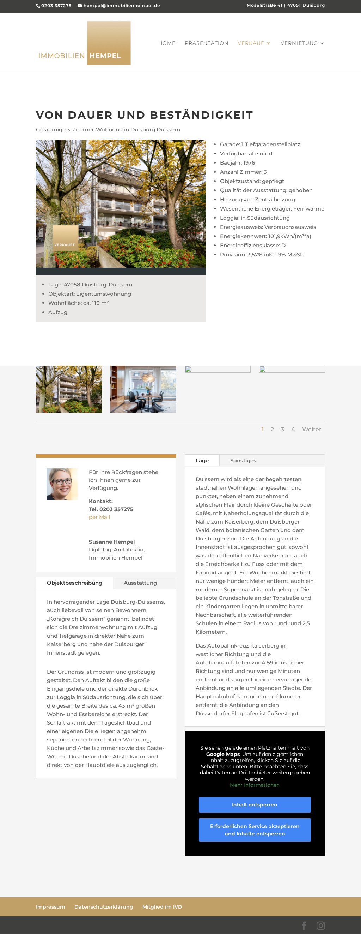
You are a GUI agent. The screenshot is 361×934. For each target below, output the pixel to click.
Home (167, 43)
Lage (202, 460)
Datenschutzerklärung (103, 907)
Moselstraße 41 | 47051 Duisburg (286, 5)
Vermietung (299, 43)
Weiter (312, 429)
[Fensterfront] (217, 370)
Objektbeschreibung (74, 582)
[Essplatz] (143, 410)
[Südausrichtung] (69, 410)
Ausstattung (140, 582)
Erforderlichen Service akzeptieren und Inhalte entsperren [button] (255, 830)
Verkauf (251, 43)
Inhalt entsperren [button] (254, 805)
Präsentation (206, 43)
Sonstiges (243, 460)
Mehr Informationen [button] (255, 785)
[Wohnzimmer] (292, 370)
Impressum (50, 907)
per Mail (99, 517)
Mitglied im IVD (162, 907)
